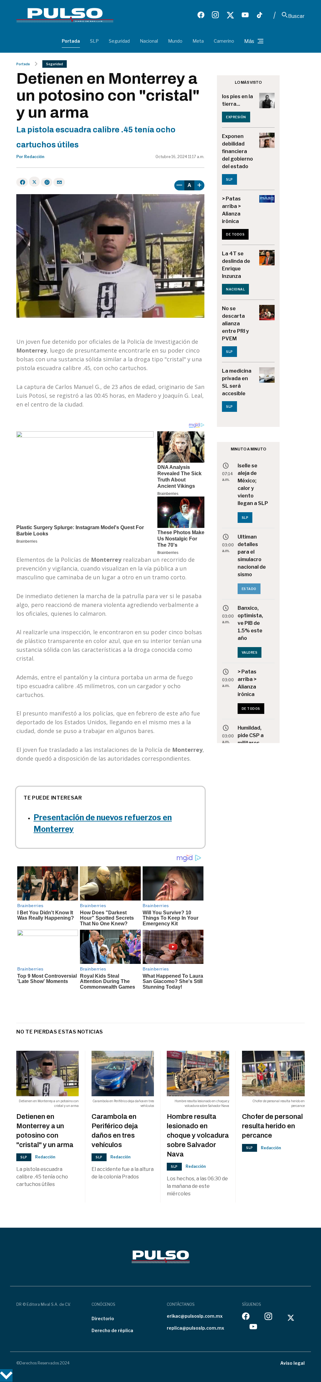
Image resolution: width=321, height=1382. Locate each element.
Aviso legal (292, 1363)
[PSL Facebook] (200, 15)
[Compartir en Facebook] (22, 182)
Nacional (149, 41)
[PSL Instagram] (215, 15)
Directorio (103, 1318)
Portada (71, 41)
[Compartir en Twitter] (34, 182)
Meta (198, 41)
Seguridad (119, 41)
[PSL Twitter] (230, 15)
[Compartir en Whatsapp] (46, 182)
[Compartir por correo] (59, 182)
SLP (94, 41)
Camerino (224, 41)
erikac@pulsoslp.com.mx (195, 1316)
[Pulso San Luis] (64, 15)
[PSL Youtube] (245, 15)
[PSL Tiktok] (259, 15)
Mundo (175, 41)
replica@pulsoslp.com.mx (195, 1328)
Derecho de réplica (112, 1330)
